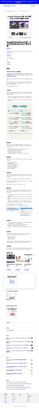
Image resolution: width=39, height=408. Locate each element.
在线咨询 (29, 396)
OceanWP (8, 51)
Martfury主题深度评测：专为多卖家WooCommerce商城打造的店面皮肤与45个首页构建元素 (18, 383)
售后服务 (5, 402)
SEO (18, 78)
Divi (7, 84)
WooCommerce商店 (13, 76)
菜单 (33, 5)
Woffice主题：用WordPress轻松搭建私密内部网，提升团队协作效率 (15, 385)
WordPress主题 (11, 210)
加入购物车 (8, 55)
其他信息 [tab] (8, 62)
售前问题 (5, 400)
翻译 (14, 78)
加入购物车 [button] (8, 269)
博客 (20, 395)
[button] (31, 15)
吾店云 (22, 406)
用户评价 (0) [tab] (9, 64)
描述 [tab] (7, 60)
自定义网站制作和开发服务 (23, 1)
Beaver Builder (19, 83)
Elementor (15, 83)
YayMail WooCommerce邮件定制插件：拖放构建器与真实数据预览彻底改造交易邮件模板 (18, 387)
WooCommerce (25, 78)
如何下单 (5, 395)
